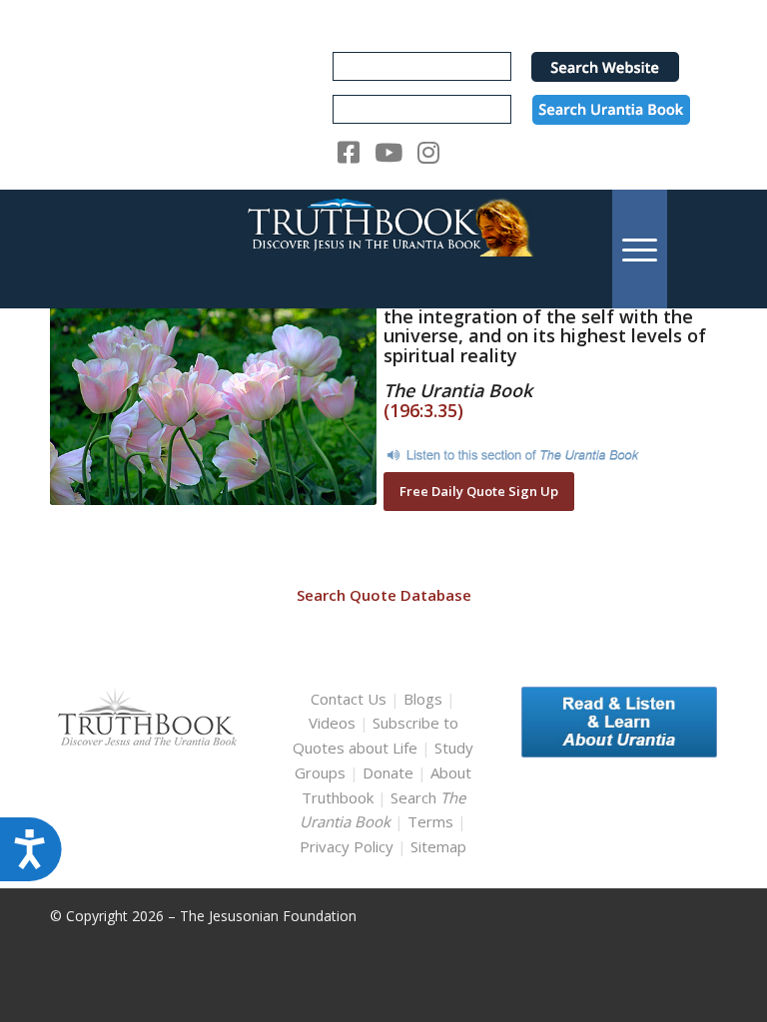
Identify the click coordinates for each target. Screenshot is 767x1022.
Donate (388, 772)
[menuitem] (639, 249)
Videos (332, 723)
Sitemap (438, 846)
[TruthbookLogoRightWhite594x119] (383, 249)
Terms (430, 821)
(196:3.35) (423, 410)
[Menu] (639, 249)
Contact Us (348, 699)
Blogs (422, 699)
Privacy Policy (346, 846)
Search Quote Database (384, 595)
